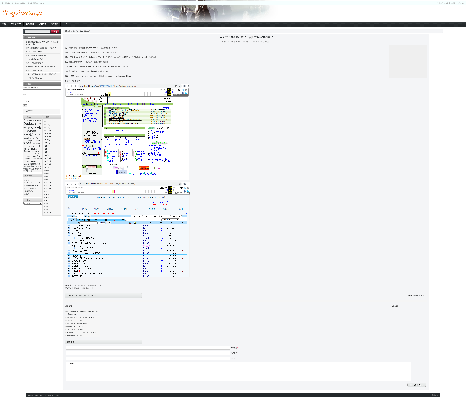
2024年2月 (47, 176)
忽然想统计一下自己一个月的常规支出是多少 (81, 332)
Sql (24, 158)
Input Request (28, 154)
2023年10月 (48, 188)
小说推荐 (447, 3)
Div (36, 149)
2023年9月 (47, 191)
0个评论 (261, 42)
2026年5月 (47, 125)
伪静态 (32, 164)
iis (38, 151)
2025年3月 (47, 152)
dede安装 (28, 127)
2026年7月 (47, 122)
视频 (30, 169)
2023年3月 (47, 203)
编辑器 (26, 169)
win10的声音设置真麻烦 (34, 78)
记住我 (28, 102)
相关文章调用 (36, 166)
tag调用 (29, 158)
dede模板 (32, 131)
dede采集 (36, 146)
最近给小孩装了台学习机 (74, 335)
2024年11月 (48, 161)
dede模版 (28, 134)
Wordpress (55, 395)
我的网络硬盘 (28, 191)
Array (36, 120)
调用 (34, 169)
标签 (29, 166)
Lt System (27, 156)
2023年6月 (47, 194)
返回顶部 (435, 395)
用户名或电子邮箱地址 (30, 87)
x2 (28, 164)
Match (33, 156)
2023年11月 (48, 185)
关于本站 (440, 3)
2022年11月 (48, 213)
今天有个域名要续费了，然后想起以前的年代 (246, 37)
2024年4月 (47, 170)
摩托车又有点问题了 (419, 295)
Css (39, 120)
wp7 (25, 164)
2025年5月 (47, 146)
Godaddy (27, 151)
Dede (27, 124)
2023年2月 (47, 207)
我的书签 (461, 3)
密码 (24, 94)
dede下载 (36, 124)
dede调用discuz (29, 141)
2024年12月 (48, 158)
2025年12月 (48, 131)
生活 (81, 31)
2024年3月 (47, 173)
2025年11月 (48, 134)
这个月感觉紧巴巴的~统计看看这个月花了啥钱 (81, 317)
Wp (38, 161)
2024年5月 (47, 167)
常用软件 (454, 3)
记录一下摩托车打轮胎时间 (75, 329)
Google (34, 151)
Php (38, 156)
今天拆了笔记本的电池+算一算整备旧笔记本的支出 (42, 74)
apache (31, 120)
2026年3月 (47, 128)
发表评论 (268, 42)
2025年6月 (47, 143)
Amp (25, 120)
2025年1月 (47, 155)
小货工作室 (22, 13)
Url (33, 158)
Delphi (26, 149)
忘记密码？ (29, 111)
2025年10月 (48, 137)
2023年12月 (48, 182)
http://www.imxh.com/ (31, 186)
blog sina (27, 180)
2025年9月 (47, 140)
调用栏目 (28, 171)
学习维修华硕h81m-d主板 (74, 326)
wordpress (30, 161)
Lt (39, 153)
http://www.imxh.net (30, 188)
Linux (36, 154)
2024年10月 (48, 164)
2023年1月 (47, 210)
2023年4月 (47, 200)
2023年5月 (47, 197)
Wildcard (38, 158)
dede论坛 (32, 138)
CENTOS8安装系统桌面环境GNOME (84, 295)
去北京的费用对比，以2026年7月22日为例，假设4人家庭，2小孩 (42, 43)
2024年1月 (47, 179)
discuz (32, 149)
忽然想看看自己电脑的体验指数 (76, 323)
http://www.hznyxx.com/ (32, 183)
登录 (25, 106)
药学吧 (26, 194)
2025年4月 (47, 149)
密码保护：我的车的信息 (74, 320)
